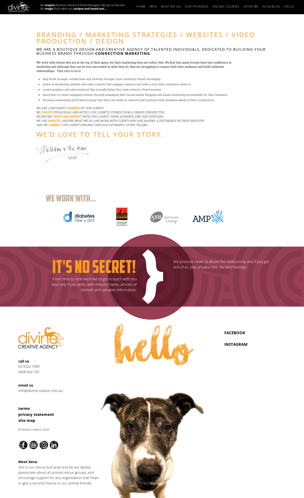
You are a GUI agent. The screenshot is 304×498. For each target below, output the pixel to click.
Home (141, 6)
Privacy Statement (36, 414)
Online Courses (226, 6)
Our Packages (197, 6)
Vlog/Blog (271, 6)
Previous (39, 216)
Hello (289, 6)
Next (264, 216)
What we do (171, 6)
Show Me (250, 6)
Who (153, 6)
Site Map (26, 420)
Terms (24, 408)
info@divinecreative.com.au (40, 390)
